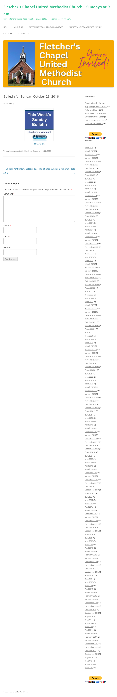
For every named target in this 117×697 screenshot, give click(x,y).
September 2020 (92, 366)
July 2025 (88, 178)
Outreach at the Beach (94, 116)
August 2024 (90, 216)
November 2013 (91, 647)
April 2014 (89, 630)
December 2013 (91, 643)
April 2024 (89, 229)
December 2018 (91, 438)
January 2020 (90, 394)
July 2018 (88, 455)
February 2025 (91, 195)
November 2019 (91, 401)
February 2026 (91, 154)
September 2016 (92, 531)
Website (7, 247)
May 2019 (89, 421)
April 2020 (89, 383)
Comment (8, 193)
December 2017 (91, 479)
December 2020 (91, 356)
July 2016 (88, 537)
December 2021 (91, 315)
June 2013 (89, 664)
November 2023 (91, 247)
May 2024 (89, 226)
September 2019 (92, 407)
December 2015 (91, 561)
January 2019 (90, 435)
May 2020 (89, 380)
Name (7, 225)
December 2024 (91, 202)
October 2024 (90, 209)
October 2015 (90, 568)
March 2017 (90, 510)
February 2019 (91, 431)
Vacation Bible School (94, 123)
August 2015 (90, 575)
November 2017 (91, 483)
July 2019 (88, 414)
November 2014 (91, 606)
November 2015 (91, 565)
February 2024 (91, 236)
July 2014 (88, 619)
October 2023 (90, 250)
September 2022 (92, 284)
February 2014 (91, 637)
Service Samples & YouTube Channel (85, 27)
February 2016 (91, 554)
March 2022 (90, 305)
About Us (18, 27)
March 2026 (90, 151)
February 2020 (91, 390)
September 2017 (92, 489)
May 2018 (89, 462)
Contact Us (24, 33)
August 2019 (90, 411)
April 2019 (89, 424)
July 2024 (88, 219)
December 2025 (91, 161)
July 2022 (88, 291)
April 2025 (89, 188)
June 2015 (89, 582)
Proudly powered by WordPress (15, 692)
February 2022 (91, 308)
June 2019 (89, 418)
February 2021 (91, 349)
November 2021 (91, 318)
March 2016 (90, 551)
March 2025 (90, 192)
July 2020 (88, 373)
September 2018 (92, 448)
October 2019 (90, 404)
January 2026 (90, 158)
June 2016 (89, 541)
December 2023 (91, 243)
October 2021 (90, 322)
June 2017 (89, 500)
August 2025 (90, 175)
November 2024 (91, 206)
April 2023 (89, 260)
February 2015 (91, 596)
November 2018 (91, 442)
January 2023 (90, 271)
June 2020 (89, 377)
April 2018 (89, 466)
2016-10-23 (39, 144)
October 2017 (90, 486)
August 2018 (90, 452)
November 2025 (91, 164)
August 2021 (90, 329)
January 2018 (90, 476)
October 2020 (90, 363)
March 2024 (90, 233)
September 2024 (92, 212)
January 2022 (90, 312)
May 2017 (89, 503)
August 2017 (90, 493)
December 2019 (91, 397)
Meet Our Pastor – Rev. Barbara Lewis (46, 27)
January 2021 (90, 353)
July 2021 (88, 332)
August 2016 (90, 534)
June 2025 (89, 182)
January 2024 (90, 240)
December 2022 (91, 274)
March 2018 (90, 469)
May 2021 (89, 339)
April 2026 (89, 147)
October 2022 (90, 281)
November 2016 (91, 524)
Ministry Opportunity (94, 113)
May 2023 (89, 257)
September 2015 (92, 572)
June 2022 (89, 294)
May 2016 (89, 544)
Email (6, 236)
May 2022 (89, 298)
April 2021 (89, 342)
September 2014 (92, 613)
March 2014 (90, 633)
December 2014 (91, 602)
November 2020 (91, 359)
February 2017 (91, 513)
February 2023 (91, 267)
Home (6, 27)
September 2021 (92, 325)
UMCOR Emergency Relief (95, 120)
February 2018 (91, 472)
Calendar (7, 33)
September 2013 (92, 654)
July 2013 (88, 661)
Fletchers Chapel (31, 151)
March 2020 (90, 387)
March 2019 (90, 428)
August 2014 (90, 616)
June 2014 (89, 623)
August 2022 (90, 288)
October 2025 (90, 168)
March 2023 (90, 264)
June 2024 (89, 223)
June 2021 (89, 336)
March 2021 (90, 346)
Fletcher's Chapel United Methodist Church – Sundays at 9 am (56, 10)
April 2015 (89, 589)
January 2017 (90, 517)
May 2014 (89, 626)
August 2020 (90, 370)
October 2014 (90, 609)
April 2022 (89, 301)
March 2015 (90, 592)
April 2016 (89, 548)
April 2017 (89, 507)
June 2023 (89, 253)
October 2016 (90, 527)
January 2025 (90, 199)
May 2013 (89, 667)
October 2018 (90, 445)
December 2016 (91, 520)
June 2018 (89, 459)
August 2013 (90, 657)
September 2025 (92, 171)
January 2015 (90, 599)
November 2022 (91, 277)
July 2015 (88, 578)
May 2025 (89, 185)
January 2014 (90, 640)
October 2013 (90, 650)
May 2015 (89, 585)
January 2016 (90, 558)
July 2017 (88, 496)
